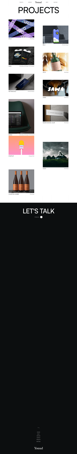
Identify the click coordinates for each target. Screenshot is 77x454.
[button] (38, 428)
